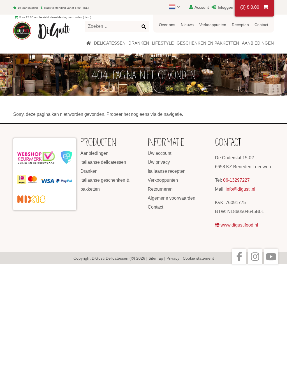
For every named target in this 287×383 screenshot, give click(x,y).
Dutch (177, 6)
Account (201, 7)
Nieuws (187, 24)
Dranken (89, 171)
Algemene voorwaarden (171, 198)
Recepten (240, 24)
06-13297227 (236, 180)
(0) (249, 7)
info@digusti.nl (240, 189)
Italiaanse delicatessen (103, 162)
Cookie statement (198, 258)
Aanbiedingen (94, 153)
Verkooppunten (212, 24)
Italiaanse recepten (167, 171)
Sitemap (156, 258)
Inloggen (225, 7)
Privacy (172, 258)
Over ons (167, 24)
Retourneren (160, 189)
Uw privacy (159, 162)
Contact (261, 24)
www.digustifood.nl (239, 225)
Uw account (159, 153)
